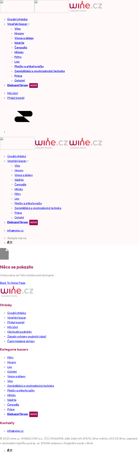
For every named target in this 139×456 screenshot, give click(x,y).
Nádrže (19, 43)
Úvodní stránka (17, 19)
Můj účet (12, 327)
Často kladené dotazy (21, 341)
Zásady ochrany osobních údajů (26, 336)
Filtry (18, 57)
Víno (17, 28)
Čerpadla (20, 47)
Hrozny (19, 33)
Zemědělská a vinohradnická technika (39, 71)
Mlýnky (19, 52)
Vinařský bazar (17, 24)
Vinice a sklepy (24, 38)
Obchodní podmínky (19, 332)
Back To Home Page (12, 283)
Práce (18, 76)
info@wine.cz (15, 230)
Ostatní (19, 80)
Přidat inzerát (15, 322)
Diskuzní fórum (17, 85)
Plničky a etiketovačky (29, 66)
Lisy (17, 61)
